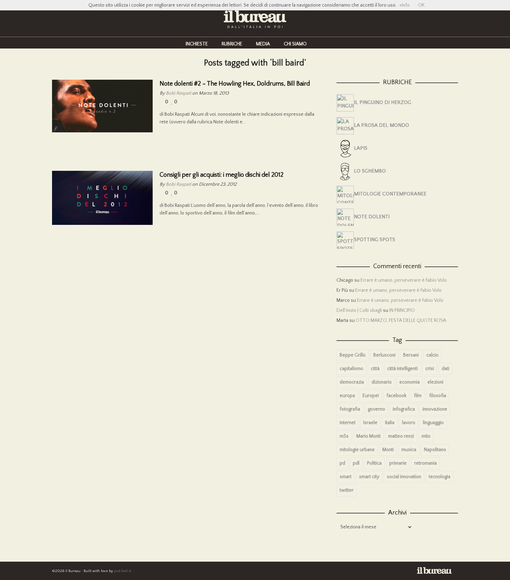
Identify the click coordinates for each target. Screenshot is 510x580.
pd (342, 463)
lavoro (408, 422)
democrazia (352, 382)
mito (426, 436)
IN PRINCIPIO (402, 310)
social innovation (404, 477)
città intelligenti (402, 368)
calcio (432, 355)
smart (345, 477)
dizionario (382, 382)
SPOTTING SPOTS (374, 240)
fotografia (350, 409)
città (375, 368)
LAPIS (360, 148)
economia (409, 382)
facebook (396, 395)
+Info (404, 5)
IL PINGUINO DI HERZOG (382, 102)
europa (347, 395)
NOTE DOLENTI (372, 217)
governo (376, 409)
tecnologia (439, 477)
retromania (425, 463)
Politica (374, 463)
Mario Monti (368, 436)
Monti (388, 449)
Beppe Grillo (353, 355)
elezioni (435, 382)
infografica (404, 409)
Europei (371, 395)
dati (445, 368)
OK (421, 5)
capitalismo (351, 368)
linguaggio (433, 422)
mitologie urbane (357, 449)
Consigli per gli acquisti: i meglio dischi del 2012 (221, 175)
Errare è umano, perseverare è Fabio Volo (403, 280)
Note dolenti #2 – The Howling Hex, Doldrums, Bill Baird (235, 83)
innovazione (435, 409)
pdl (356, 463)
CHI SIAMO (295, 44)
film (418, 395)
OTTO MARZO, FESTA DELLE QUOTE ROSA (401, 320)
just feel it (122, 571)
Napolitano (435, 449)
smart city (369, 477)
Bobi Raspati (178, 93)
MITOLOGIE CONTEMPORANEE (390, 194)
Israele (370, 422)
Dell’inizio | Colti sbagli (359, 310)
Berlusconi (384, 355)
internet (348, 422)
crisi (429, 368)
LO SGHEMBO (370, 171)
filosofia (437, 395)
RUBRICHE (232, 44)
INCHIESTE (197, 44)
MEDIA (263, 44)
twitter (347, 490)
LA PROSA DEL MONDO (381, 125)
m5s (344, 436)
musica (408, 449)
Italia (389, 422)
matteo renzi (401, 436)
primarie (398, 463)
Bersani (411, 355)
